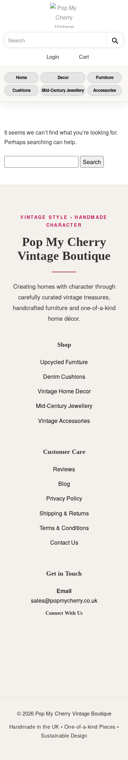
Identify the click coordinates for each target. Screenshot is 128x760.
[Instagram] (64, 629)
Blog (64, 483)
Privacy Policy (64, 498)
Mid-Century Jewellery (63, 90)
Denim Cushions (64, 376)
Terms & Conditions (64, 528)
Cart (84, 56)
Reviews (64, 469)
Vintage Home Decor (64, 391)
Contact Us (64, 542)
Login (53, 56)
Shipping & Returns (64, 513)
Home (21, 77)
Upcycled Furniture (64, 362)
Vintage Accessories (64, 420)
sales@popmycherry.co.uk (64, 600)
